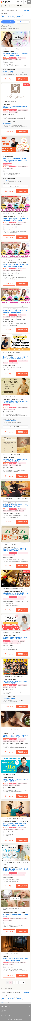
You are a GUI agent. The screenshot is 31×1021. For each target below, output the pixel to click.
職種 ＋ (3, 16)
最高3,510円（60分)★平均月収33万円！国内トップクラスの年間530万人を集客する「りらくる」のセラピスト (15, 160)
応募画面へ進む (22, 79)
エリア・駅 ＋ (11, 16)
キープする (9, 79)
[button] (15, 53)
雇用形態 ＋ (19, 16)
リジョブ (2, 1002)
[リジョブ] (5, 2)
